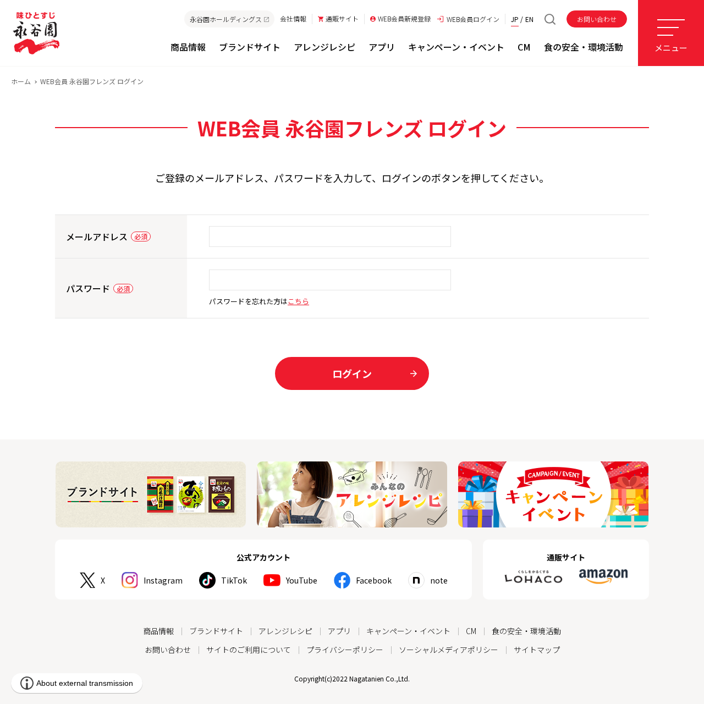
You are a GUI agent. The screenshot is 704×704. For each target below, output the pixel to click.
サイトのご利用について (248, 649)
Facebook (374, 580)
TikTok (234, 580)
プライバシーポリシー (344, 649)
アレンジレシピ (285, 630)
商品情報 (158, 630)
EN (529, 19)
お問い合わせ (597, 19)
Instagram (163, 580)
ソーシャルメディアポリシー (448, 649)
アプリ (339, 630)
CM (471, 630)
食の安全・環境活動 (526, 630)
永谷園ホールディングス (226, 19)
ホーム (21, 81)
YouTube (301, 580)
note (439, 580)
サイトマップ (537, 649)
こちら (298, 301)
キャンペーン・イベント (408, 630)
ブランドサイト (216, 630)
